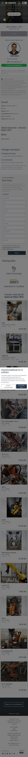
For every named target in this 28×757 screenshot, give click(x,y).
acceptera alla (21, 386)
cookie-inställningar (8, 386)
